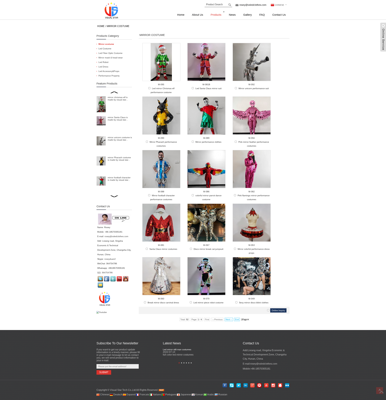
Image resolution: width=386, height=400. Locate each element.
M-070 (206, 298)
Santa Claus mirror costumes (163, 249)
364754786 (107, 272)
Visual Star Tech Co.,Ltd (123, 390)
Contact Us (279, 14)
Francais (144, 394)
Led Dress (103, 66)
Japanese (185, 394)
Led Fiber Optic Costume (110, 53)
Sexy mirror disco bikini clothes (253, 302)
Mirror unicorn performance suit (254, 88)
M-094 (251, 138)
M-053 (251, 245)
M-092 (251, 84)
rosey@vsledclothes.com (252, 5)
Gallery (247, 14)
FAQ (262, 14)
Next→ (229, 319)
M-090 (161, 138)
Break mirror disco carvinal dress (163, 302)
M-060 (161, 298)
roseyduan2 (110, 259)
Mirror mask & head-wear (110, 57)
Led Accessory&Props (108, 71)
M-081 (161, 245)
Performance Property (109, 76)
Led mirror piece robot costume (208, 302)
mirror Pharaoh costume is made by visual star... (119, 158)
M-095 (161, 84)
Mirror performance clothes (208, 142)
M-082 (251, 191)
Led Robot (103, 62)
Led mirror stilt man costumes (177, 349)
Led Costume (104, 48)
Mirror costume (118, 26)
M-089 (206, 138)
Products (216, 14)
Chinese (104, 394)
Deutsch (117, 394)
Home (180, 14)
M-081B (206, 84)
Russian (222, 394)
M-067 (206, 245)
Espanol (130, 394)
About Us (197, 14)
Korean (199, 394)
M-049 (251, 298)
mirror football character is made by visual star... (119, 178)
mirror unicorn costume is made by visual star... (120, 138)
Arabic (210, 394)
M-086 (206, 191)
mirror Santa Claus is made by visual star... (118, 118)
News (232, 14)
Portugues (170, 394)
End (237, 319)
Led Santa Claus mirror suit (208, 88)
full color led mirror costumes (178, 354)
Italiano (157, 394)
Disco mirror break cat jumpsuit (208, 249)
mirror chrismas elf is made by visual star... (118, 98)
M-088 (161, 191)
